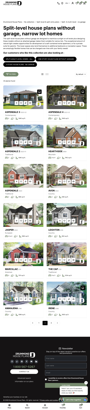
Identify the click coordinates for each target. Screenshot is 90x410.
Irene (51, 308)
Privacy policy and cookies (49, 400)
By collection (29, 22)
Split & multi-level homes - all (19, 59)
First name (50, 358)
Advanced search (24, 378)
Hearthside (55, 151)
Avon (51, 190)
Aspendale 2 (12, 151)
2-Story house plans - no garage (20, 64)
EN (67, 3)
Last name (50, 366)
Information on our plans (24, 381)
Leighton (53, 230)
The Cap (53, 269)
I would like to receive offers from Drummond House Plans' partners (66, 379)
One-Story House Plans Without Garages (56, 59)
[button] (40, 98)
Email (48, 373)
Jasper (9, 230)
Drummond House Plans (12, 22)
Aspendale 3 (12, 112)
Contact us (24, 371)
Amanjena (11, 308)
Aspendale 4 (55, 112)
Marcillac (11, 269)
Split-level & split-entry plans (48, 22)
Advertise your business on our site (15, 397)
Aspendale (11, 190)
